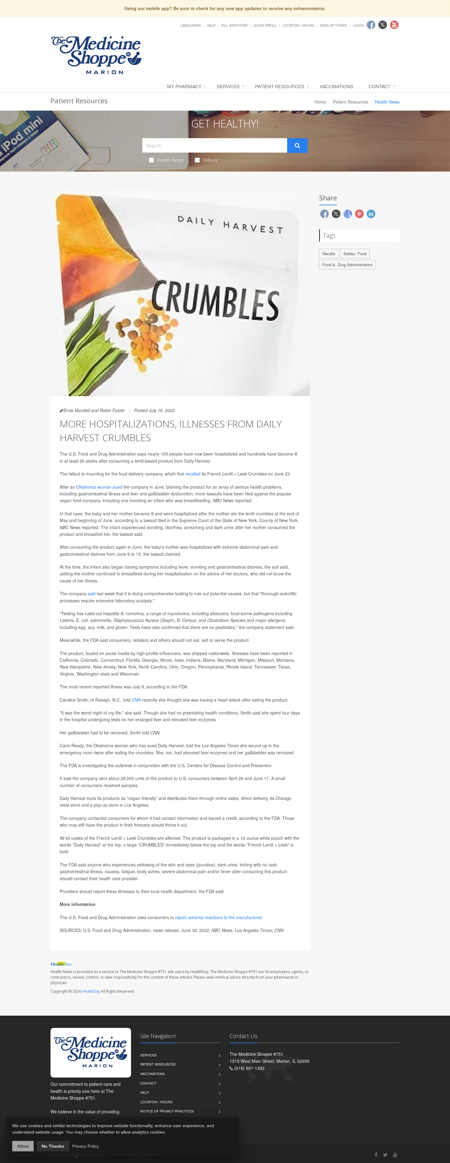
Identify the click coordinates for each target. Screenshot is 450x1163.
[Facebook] (376, 1154)
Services (228, 86)
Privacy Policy (85, 1146)
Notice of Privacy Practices (167, 1110)
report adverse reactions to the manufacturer (218, 917)
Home (320, 102)
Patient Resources (279, 86)
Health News (170, 160)
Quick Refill (264, 25)
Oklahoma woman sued (99, 487)
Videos (210, 160)
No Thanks (53, 1146)
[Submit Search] (297, 145)
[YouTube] (395, 1154)
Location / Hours (298, 25)
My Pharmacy (184, 86)
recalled (193, 474)
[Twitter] (385, 1154)
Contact (379, 86)
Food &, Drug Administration (347, 264)
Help (211, 25)
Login (358, 25)
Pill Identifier (234, 25)
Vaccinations (336, 86)
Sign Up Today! (333, 25)
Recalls (329, 253)
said (92, 593)
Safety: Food (354, 253)
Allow (23, 1146)
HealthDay (91, 991)
